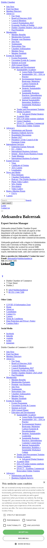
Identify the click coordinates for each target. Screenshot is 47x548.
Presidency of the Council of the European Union (24, 141)
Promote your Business (21, 39)
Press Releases (17, 175)
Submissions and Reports (21, 130)
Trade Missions (17, 156)
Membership (11, 32)
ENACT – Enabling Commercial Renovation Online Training (30, 124)
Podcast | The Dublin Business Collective (28, 179)
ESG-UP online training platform (30, 119)
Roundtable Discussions (21, 135)
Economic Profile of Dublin (22, 25)
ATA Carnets (16, 168)
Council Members (18, 20)
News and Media (13, 172)
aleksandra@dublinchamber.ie (19, 258)
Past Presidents (17, 30)
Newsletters (16, 186)
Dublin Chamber (8, 2)
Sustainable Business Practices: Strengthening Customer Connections (32, 95)
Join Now (10, 6)
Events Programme (19, 58)
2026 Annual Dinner (19, 65)
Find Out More (12, 9)
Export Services (12, 161)
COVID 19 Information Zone (18, 305)
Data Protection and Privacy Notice (20, 321)
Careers (9, 196)
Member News (17, 51)
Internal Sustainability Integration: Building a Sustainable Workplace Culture (31, 103)
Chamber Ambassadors (21, 48)
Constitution (11, 312)
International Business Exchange (24, 158)
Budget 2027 (16, 137)
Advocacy (10, 128)
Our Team (15, 16)
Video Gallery (17, 189)
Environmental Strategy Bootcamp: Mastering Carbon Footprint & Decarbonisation (31, 82)
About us (10, 309)
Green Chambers (24, 121)
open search (6, 203)
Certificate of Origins (20, 165)
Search (28, 200)
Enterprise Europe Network (22, 147)
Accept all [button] (23, 532)
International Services (15, 144)
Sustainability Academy (26, 70)
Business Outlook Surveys (22, 133)
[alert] (23, 514)
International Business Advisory (24, 151)
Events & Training (13, 56)
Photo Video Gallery (19, 182)
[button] (23, 544)
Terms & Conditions (14, 319)
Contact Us (11, 314)
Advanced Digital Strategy (33, 114)
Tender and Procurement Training (30, 109)
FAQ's (14, 193)
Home (8, 307)
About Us (10, 13)
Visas (13, 163)
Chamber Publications (20, 177)
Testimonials (16, 44)
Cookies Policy (12, 323)
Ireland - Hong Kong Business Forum (27, 154)
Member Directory (14, 11)
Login (3, 206)
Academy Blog (23, 116)
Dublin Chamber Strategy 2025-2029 (26, 27)
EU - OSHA (16, 149)
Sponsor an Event (18, 63)
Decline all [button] (23, 538)
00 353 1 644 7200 (16, 292)
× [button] (44, 482)
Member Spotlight (18, 53)
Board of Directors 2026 (21, 18)
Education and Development (23, 67)
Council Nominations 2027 (22, 23)
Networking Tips (18, 46)
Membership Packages (20, 37)
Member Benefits (18, 34)
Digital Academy (24, 112)
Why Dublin (16, 184)
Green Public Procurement (33, 72)
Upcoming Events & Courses (23, 60)
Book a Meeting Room (15, 191)
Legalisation (16, 170)
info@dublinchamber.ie (18, 290)
